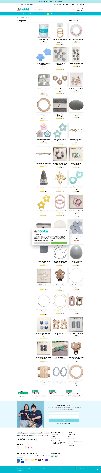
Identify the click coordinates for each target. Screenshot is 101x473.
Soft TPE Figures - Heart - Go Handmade (76, 187)
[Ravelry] (31, 447)
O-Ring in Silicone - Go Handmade (76, 164)
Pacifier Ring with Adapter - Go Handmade (76, 211)
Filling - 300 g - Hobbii (44, 39)
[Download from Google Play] (32, 439)
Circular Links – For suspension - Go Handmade (60, 211)
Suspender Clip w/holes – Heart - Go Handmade (76, 358)
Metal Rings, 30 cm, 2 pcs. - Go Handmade (76, 285)
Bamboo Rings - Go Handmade (60, 310)
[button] (82, 9)
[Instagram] (18, 447)
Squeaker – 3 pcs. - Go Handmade (60, 89)
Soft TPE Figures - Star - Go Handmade (60, 140)
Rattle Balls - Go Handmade (76, 63)
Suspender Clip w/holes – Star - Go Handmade (60, 285)
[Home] (17, 17)
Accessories (22, 17)
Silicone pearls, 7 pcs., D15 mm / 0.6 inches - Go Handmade (60, 164)
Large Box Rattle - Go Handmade (76, 236)
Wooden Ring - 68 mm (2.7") (43, 114)
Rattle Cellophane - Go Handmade (43, 89)
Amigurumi (28, 17)
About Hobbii (71, 4)
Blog (55, 4)
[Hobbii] (23, 9)
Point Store (59, 4)
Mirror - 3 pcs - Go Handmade (76, 114)
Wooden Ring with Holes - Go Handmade (76, 381)
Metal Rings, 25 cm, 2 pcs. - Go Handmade (44, 310)
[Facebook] (22, 447)
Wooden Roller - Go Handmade (44, 381)
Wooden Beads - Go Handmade (76, 88)
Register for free (71, 434)
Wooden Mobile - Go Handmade (43, 163)
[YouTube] (28, 447)
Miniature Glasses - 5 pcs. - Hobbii (76, 140)
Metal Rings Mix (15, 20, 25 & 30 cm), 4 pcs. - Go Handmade (60, 262)
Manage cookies (60, 468)
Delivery (53, 436)
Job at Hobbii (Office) (55, 438)
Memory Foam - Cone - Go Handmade (44, 187)
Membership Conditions (40, 468)
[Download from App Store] (22, 439)
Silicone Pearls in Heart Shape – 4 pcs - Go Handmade (43, 334)
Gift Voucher (70, 443)
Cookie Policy (30, 468)
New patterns (71, 440)
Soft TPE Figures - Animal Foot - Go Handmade (43, 64)
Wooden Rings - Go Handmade (60, 39)
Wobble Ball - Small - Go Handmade (76, 262)
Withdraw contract (51, 468)
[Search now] (73, 9)
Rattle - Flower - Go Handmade (44, 139)
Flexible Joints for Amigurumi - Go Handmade (44, 285)
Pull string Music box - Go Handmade (44, 262)
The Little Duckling (59, 357)
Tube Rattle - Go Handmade (76, 333)
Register (82, 4)
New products (71, 438)
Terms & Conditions (21, 468)
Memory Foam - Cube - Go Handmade (60, 114)
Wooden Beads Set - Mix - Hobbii (59, 187)
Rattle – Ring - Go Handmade (76, 39)
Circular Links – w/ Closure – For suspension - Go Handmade (60, 381)
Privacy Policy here (67, 423)
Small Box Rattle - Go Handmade (60, 64)
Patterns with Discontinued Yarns (75, 441)
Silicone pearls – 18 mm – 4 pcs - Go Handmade (43, 358)
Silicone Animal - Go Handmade (76, 310)
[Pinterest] (25, 447)
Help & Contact (65, 4)
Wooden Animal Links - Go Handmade (60, 334)
